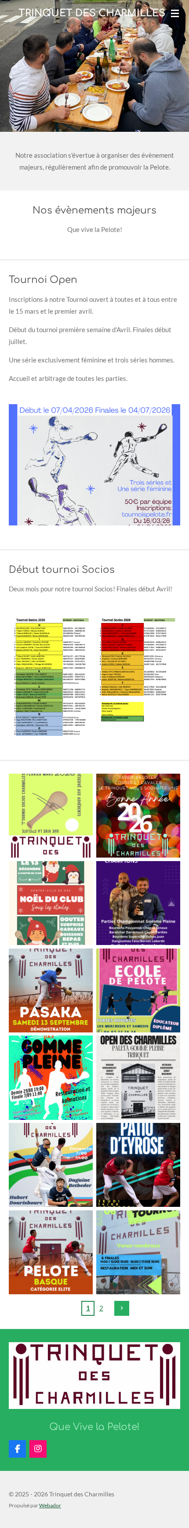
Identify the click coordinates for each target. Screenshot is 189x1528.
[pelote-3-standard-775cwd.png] (50, 990)
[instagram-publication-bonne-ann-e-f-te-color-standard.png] (138, 815)
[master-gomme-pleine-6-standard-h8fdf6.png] (50, 1078)
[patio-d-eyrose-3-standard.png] (138, 1165)
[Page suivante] (121, 1308)
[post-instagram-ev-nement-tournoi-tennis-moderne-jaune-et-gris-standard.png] (50, 815)
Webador (50, 1505)
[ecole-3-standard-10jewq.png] (138, 990)
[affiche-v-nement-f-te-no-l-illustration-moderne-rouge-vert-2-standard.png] (50, 903)
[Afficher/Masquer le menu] (175, 13)
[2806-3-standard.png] (138, 1252)
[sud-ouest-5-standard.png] (138, 1078)
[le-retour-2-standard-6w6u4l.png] (138, 903)
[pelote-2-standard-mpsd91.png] (50, 1252)
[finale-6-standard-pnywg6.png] (50, 1165)
